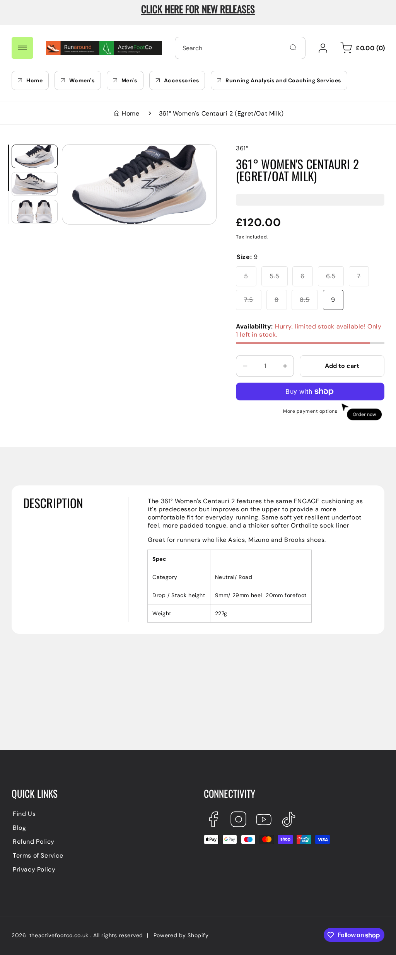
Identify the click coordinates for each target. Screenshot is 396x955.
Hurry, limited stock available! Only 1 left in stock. (308, 330)
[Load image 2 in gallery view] (35, 184)
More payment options (310, 411)
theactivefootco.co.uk (59, 935)
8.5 (309, 302)
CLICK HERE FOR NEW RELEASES (198, 9)
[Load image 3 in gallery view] (35, 212)
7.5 (252, 302)
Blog (19, 828)
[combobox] (240, 48)
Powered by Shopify (181, 935)
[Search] (293, 47)
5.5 (279, 279)
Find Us (24, 814)
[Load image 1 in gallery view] (35, 157)
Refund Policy (34, 842)
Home (130, 113)
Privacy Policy (34, 869)
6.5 (335, 279)
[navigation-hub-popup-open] (22, 48)
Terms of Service (38, 855)
